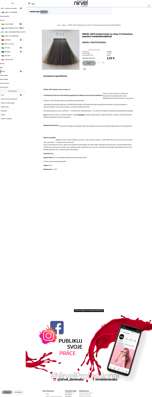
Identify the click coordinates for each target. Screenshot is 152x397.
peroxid (71, 95)
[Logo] (81, 3)
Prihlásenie (7, 392)
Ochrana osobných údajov (86, 393)
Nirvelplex (81, 115)
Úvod (58, 25)
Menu (33, 4)
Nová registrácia (18, 392)
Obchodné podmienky (84, 395)
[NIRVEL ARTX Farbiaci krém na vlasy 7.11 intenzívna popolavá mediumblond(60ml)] (60, 49)
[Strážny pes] (84, 69)
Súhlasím (43, 12)
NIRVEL (64, 25)
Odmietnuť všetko (35, 11)
